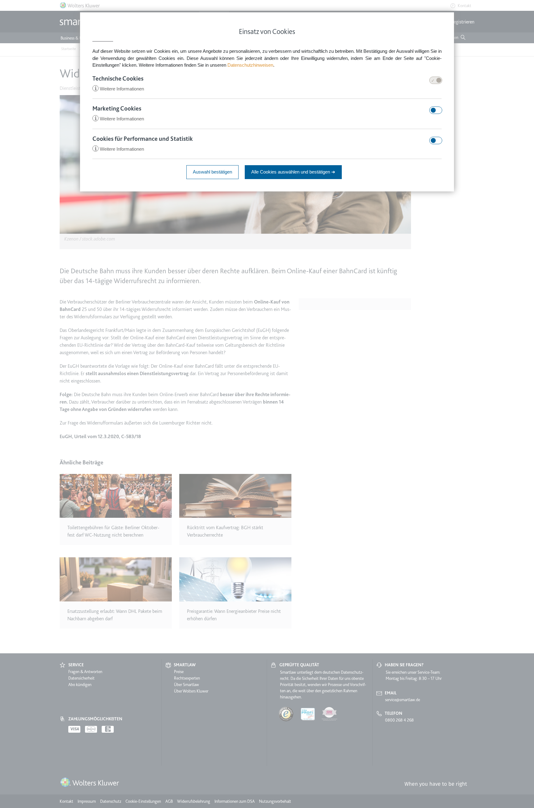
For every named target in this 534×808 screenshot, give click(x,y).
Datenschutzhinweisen (250, 65)
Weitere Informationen (119, 88)
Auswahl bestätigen (212, 171)
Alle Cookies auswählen (293, 171)
